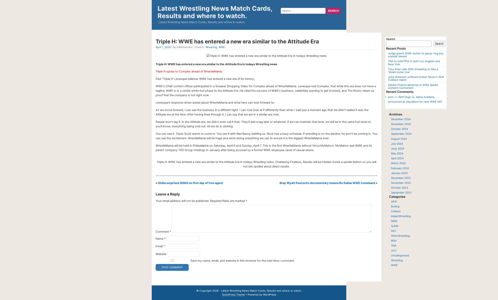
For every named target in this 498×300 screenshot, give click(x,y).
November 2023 (401, 182)
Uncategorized (400, 255)
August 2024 (399, 138)
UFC (393, 250)
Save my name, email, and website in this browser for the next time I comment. (242, 260)
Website (161, 254)
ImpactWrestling (401, 216)
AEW (394, 201)
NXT (393, 230)
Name (161, 238)
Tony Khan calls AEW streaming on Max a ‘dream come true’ (413, 71)
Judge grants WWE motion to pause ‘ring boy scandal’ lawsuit (416, 55)
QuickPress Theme (233, 294)
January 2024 (399, 173)
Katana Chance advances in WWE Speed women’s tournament (413, 86)
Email (160, 246)
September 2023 (401, 192)
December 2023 (400, 177)
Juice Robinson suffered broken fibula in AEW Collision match (416, 78)
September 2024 (401, 133)
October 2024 (399, 128)
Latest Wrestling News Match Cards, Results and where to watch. (215, 12)
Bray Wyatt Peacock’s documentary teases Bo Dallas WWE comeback (327, 183)
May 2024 (397, 153)
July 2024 (397, 143)
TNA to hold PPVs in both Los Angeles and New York (414, 63)
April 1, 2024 (163, 47)
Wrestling (211, 47)
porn (391, 97)
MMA (394, 221)
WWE (222, 47)
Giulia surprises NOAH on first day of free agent (190, 183)
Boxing (395, 206)
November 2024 (401, 124)
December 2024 (400, 119)
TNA (393, 245)
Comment (163, 231)
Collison (396, 211)
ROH (393, 240)
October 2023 (399, 187)
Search (390, 38)
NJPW (394, 226)
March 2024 (398, 163)
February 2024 (400, 168)
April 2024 (397, 158)
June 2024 (397, 148)
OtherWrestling (400, 235)
